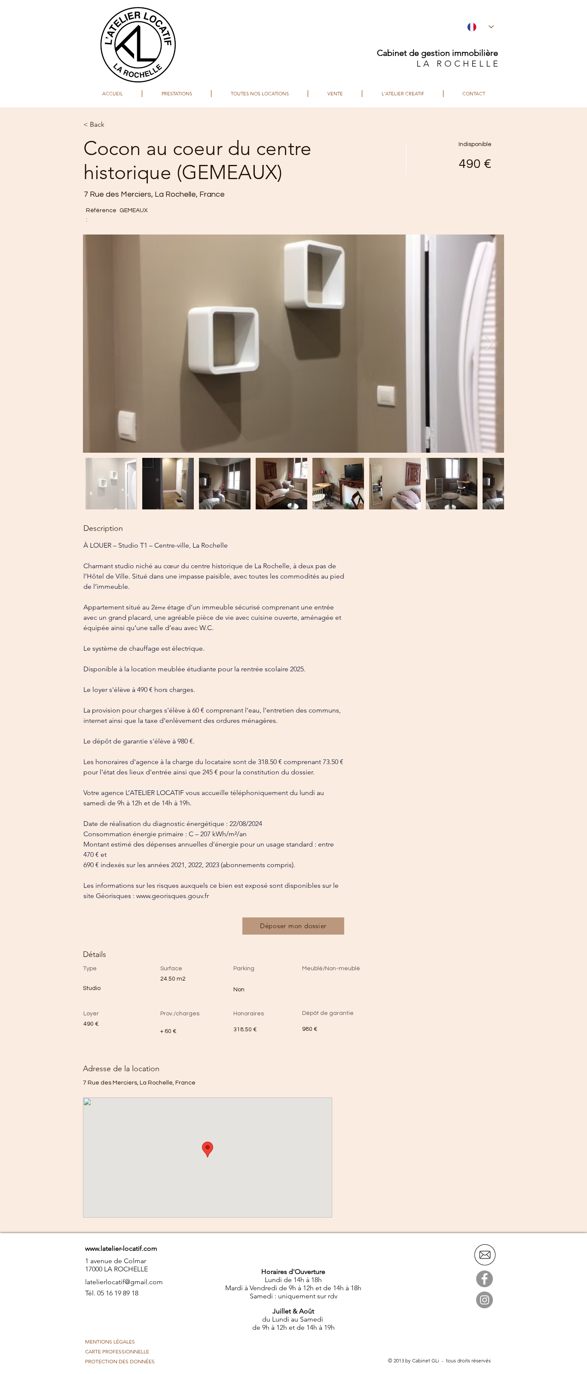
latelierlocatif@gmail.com (124, 1282)
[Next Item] (489, 343)
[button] (113, 124)
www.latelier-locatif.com (121, 1248)
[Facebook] (484, 1278)
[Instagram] (484, 1300)
